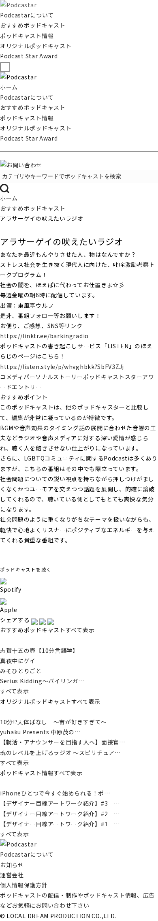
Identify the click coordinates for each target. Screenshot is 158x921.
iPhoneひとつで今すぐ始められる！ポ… (55, 793)
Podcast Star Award (29, 56)
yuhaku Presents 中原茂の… (40, 732)
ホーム (9, 87)
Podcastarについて (27, 15)
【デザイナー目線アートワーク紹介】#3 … (60, 803)
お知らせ (12, 865)
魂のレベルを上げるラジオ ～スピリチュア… (60, 752)
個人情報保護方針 (24, 885)
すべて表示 (80, 630)
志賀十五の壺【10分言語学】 (39, 650)
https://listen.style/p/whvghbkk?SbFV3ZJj (62, 366)
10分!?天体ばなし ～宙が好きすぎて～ (53, 722)
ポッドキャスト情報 (26, 36)
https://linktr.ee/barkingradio (44, 336)
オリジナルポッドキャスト (35, 46)
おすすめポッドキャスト (33, 25)
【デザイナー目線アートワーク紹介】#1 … (60, 824)
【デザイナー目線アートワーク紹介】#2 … (60, 814)
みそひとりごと (21, 671)
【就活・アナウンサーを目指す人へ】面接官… (62, 742)
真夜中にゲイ (18, 661)
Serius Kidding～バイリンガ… (42, 681)
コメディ (11, 377)
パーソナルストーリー (53, 377)
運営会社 (12, 875)
